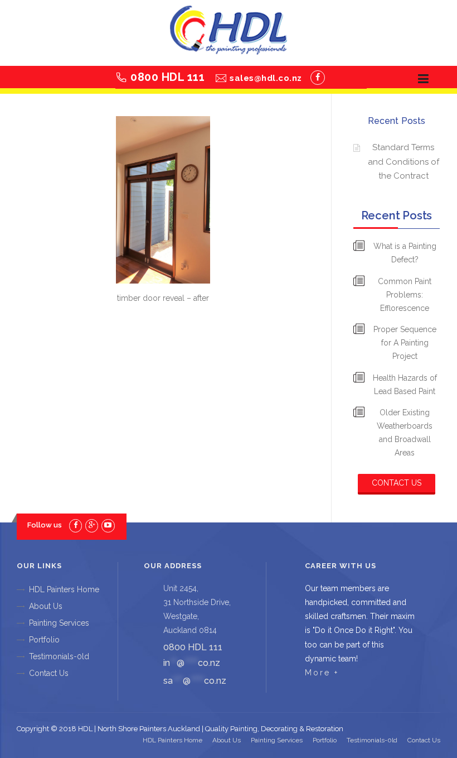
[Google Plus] (91, 525)
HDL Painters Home (64, 589)
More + (322, 672)
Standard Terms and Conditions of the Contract (403, 161)
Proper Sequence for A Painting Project (404, 343)
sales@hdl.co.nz (266, 78)
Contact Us (396, 482)
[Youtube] (107, 525)
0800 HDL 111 (167, 77)
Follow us (44, 525)
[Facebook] (317, 77)
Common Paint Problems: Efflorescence (404, 295)
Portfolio (44, 639)
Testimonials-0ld (59, 656)
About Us (45, 606)
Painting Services (59, 622)
